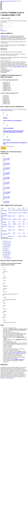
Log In (2, 372)
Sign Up (4, 372)
